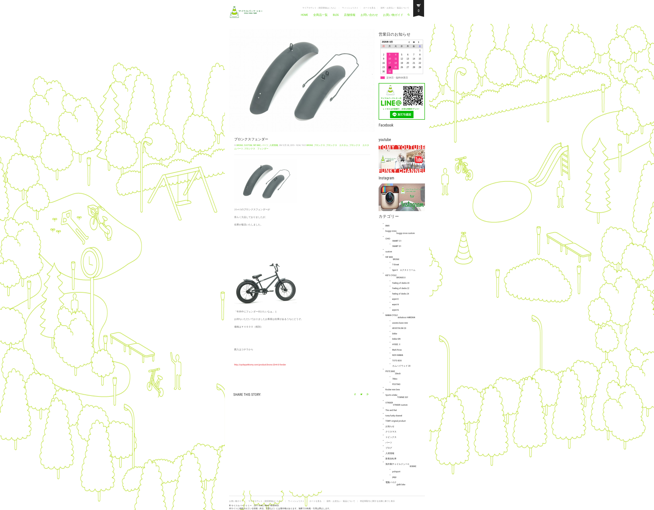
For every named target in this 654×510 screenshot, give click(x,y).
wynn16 (395, 310)
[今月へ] (414, 42)
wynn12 (395, 299)
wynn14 (395, 304)
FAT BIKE (257, 145)
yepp (394, 477)
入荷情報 (273, 145)
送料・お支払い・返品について (394, 8)
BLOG (336, 15)
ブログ (388, 448)
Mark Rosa (397, 350)
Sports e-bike (391, 395)
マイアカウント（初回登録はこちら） (319, 8)
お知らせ (389, 426)
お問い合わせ (369, 15)
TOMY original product (395, 421)
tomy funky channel (393, 415)
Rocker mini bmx (392, 389)
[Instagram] (402, 197)
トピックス (390, 437)
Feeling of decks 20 (400, 283)
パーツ (265, 145)
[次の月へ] (420, 42)
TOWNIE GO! (402, 397)
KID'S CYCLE (390, 275)
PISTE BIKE (390, 371)
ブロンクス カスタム (337, 145)
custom (248, 145)
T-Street (395, 264)
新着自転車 (390, 458)
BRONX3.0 (400, 277)
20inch (398, 373)
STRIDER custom (400, 405)
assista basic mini (400, 323)
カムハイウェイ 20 (401, 366)
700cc (394, 379)
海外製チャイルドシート (397, 464)
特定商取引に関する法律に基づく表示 (377, 501)
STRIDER (389, 402)
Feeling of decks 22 (400, 288)
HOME (304, 15)
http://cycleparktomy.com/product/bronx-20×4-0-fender (260, 364)
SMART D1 (396, 246)
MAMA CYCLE (391, 315)
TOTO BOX (397, 360)
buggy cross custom (405, 233)
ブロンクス (319, 145)
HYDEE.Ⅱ (396, 344)
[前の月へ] (408, 42)
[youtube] (402, 159)
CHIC (387, 238)
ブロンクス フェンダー (256, 148)
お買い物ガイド (393, 15)
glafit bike (400, 484)
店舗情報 (349, 15)
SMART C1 (396, 241)
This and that (391, 410)
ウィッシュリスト (350, 8)
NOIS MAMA (397, 355)
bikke (394, 333)
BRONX (240, 145)
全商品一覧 (320, 15)
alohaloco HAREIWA (406, 317)
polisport (396, 471)
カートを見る (369, 8)
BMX (387, 225)
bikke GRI (396, 339)
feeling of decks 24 (400, 293)
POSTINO (396, 384)
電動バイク (390, 482)
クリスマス (390, 431)
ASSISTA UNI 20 (399, 328)
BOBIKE (413, 466)
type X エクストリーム (403, 270)
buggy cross (390, 231)
